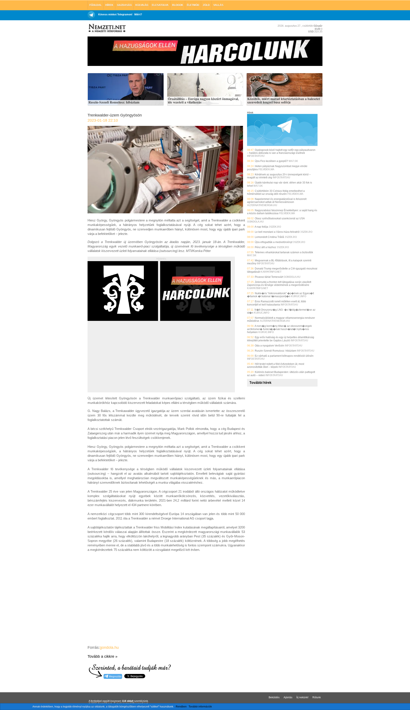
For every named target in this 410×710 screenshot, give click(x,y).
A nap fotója (261, 226)
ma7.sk (293, 161)
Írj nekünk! (302, 697)
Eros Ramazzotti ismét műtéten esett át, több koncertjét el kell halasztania (276, 303)
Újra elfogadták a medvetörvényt (273, 242)
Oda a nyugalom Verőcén (269, 345)
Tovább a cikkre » (102, 656)
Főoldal (95, 5)
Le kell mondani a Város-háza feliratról (277, 231)
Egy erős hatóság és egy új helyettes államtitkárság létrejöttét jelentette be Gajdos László (280, 339)
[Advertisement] (123, 361)
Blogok (177, 5)
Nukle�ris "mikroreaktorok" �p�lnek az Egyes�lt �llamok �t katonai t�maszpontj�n (280, 295)
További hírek (260, 382)
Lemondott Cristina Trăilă (269, 237)
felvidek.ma (266, 169)
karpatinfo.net (271, 271)
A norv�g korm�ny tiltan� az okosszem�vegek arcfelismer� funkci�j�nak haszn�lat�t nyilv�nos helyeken (279, 329)
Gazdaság (124, 5)
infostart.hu (255, 155)
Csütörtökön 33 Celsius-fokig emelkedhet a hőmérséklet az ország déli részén (276, 192)
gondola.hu (109, 647)
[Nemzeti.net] (107, 28)
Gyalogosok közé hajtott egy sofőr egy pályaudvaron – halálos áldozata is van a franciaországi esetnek (281, 151)
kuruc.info (298, 296)
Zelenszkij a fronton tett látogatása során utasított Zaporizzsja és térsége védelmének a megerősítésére (279, 284)
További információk (200, 706)
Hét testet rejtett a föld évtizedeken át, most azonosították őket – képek (275, 365)
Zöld (206, 5)
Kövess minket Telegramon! (115, 14)
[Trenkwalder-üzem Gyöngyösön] (165, 212)
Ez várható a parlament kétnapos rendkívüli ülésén (284, 355)
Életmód (193, 5)
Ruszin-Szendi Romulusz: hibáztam (113, 102)
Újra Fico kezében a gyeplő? (271, 161)
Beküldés (274, 697)
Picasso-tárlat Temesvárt (269, 276)
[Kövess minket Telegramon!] (282, 145)
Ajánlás (288, 697)
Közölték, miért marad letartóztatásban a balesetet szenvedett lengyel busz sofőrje (283, 100)
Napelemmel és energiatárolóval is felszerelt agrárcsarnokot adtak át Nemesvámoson (276, 201)
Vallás (218, 5)
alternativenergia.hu (262, 205)
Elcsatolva (160, 5)
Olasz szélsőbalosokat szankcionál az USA (280, 218)
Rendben (181, 706)
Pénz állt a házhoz (265, 247)
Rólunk (316, 697)
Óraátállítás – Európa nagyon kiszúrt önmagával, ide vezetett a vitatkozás (203, 100)
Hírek (109, 5)
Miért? (138, 14)
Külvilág (141, 5)
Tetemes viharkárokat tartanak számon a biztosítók (284, 252)
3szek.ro (275, 226)
